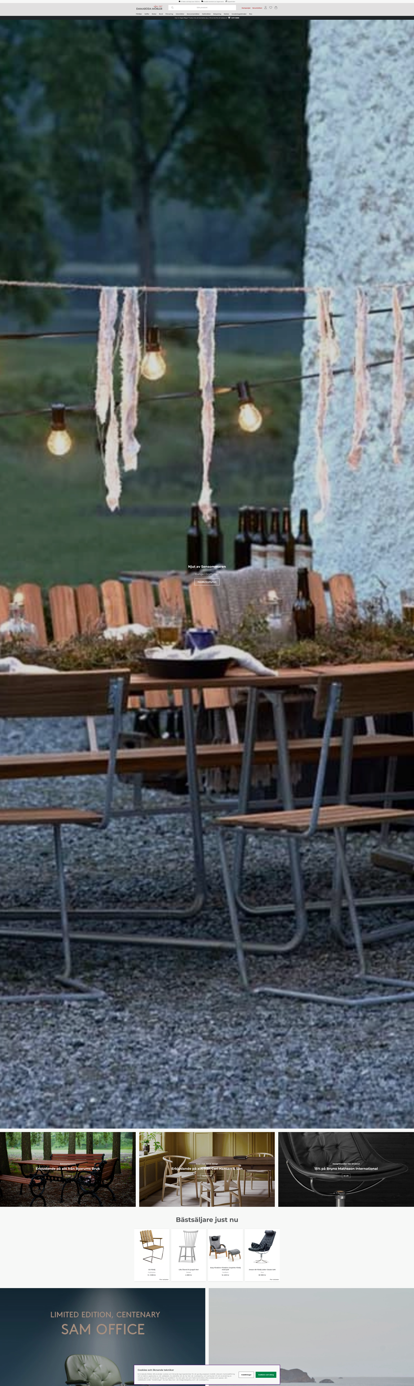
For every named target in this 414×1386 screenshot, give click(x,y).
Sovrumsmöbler (193, 14)
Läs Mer (68, 1176)
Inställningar (246, 1375)
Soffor (147, 14)
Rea (250, 14)
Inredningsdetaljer (239, 14)
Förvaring (169, 14)
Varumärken (257, 8)
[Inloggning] (265, 7)
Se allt (346, 1176)
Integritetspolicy (185, 1380)
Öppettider (231, 1)
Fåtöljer (139, 14)
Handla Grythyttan (207, 582)
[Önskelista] (270, 7)
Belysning (217, 14)
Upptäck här (207, 1176)
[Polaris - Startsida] (149, 7)
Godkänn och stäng (266, 1375)
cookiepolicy (204, 1380)
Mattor (226, 14)
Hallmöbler (206, 14)
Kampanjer (246, 8)
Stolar (154, 14)
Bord (161, 14)
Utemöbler (180, 14)
